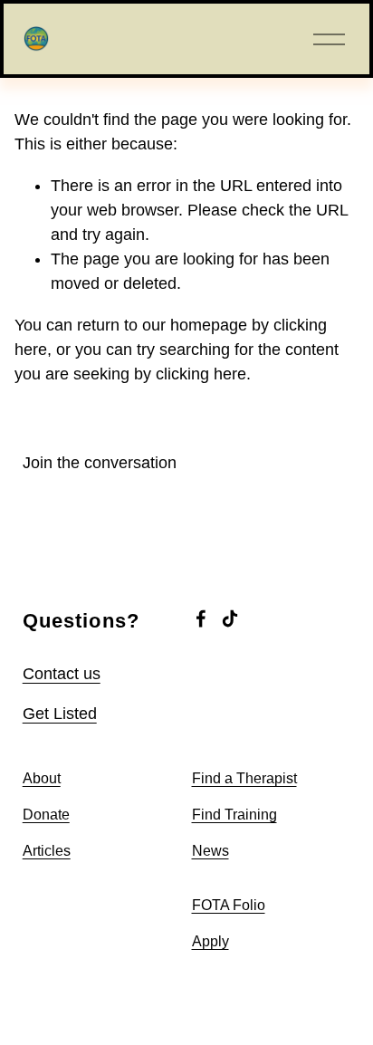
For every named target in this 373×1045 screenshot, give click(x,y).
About (42, 778)
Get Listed (60, 714)
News (210, 850)
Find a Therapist (244, 778)
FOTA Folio (228, 905)
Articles (47, 850)
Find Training (234, 814)
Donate (46, 814)
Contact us (61, 674)
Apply (210, 941)
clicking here (201, 374)
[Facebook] (201, 618)
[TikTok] (230, 618)
